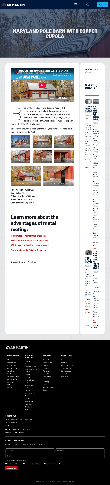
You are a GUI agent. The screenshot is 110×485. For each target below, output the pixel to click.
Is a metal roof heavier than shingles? (28, 235)
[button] (96, 86)
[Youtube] (8, 425)
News (62, 464)
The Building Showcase (14, 464)
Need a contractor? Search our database (30, 240)
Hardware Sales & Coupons (34, 464)
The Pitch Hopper (88, 260)
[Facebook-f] (6, 425)
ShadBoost (71, 481)
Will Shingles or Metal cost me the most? (30, 245)
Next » (96, 328)
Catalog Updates (51, 464)
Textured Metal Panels (90, 109)
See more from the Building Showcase (28, 250)
